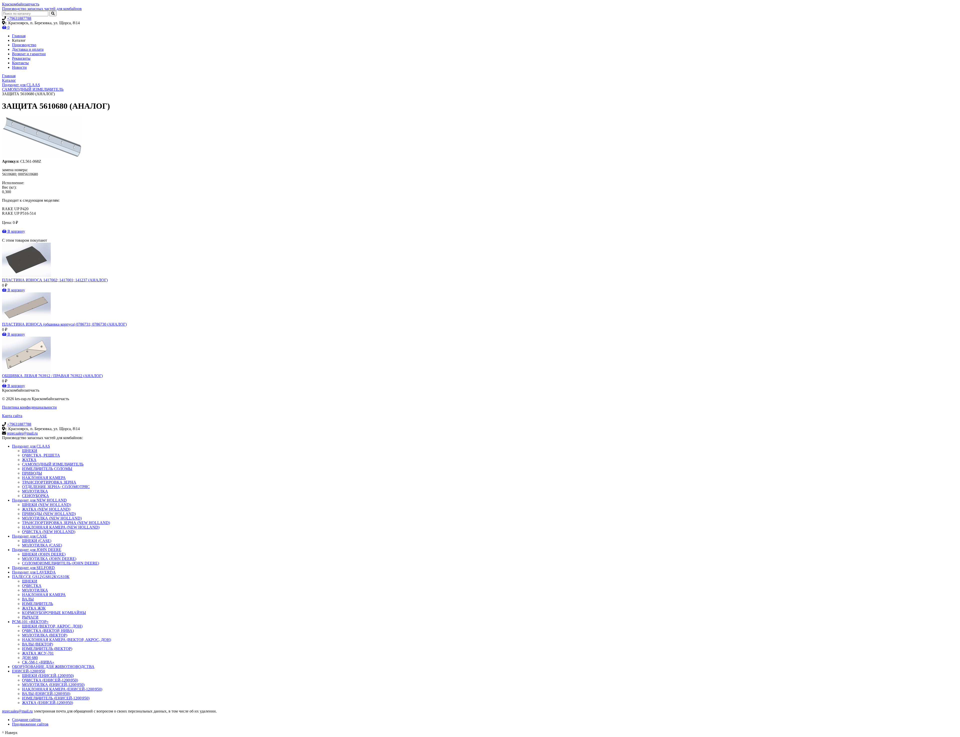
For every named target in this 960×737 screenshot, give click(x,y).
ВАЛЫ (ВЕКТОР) (37, 644)
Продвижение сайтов (30, 724)
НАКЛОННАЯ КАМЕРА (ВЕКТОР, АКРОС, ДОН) (66, 640)
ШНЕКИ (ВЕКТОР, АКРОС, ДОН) (52, 626)
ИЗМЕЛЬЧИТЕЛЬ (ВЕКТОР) (47, 649)
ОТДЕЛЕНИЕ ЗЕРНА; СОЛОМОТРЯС (56, 487)
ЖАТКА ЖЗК (34, 608)
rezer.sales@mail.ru (22, 433)
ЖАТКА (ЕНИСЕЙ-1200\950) (47, 703)
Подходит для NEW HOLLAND (39, 500)
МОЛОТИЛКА (35, 491)
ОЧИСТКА (32, 586)
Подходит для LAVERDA (34, 572)
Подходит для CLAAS (31, 446)
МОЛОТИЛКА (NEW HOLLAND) (52, 518)
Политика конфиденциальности (29, 407)
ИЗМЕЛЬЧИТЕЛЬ (37, 604)
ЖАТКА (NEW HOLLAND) (46, 509)
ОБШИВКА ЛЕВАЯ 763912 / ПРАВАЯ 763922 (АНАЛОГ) (52, 376)
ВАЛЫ (28, 599)
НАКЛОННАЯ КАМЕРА (44, 478)
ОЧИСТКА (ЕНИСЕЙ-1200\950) (50, 680)
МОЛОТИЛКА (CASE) (42, 545)
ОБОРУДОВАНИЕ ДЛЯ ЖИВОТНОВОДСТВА (53, 667)
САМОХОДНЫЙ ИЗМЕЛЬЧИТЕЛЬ (53, 464)
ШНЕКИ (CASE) (36, 541)
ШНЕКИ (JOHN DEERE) (44, 554)
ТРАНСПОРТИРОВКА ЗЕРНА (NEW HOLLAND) (66, 523)
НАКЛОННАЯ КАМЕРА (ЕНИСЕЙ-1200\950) (62, 689)
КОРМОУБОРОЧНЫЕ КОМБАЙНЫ (54, 613)
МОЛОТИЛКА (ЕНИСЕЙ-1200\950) (53, 685)
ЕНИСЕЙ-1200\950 (28, 671)
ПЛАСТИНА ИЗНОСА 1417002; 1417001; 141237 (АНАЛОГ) (55, 280)
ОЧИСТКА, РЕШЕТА (41, 455)
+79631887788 (19, 18)
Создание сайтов (26, 720)
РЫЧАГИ (30, 617)
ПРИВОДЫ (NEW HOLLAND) (49, 514)
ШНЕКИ (29, 451)
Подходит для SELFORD (33, 568)
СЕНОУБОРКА (35, 496)
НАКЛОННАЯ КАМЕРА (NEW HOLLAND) (61, 527)
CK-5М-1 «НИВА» (38, 662)
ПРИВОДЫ (32, 473)
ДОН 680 (30, 658)
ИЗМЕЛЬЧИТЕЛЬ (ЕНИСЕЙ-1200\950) (56, 698)
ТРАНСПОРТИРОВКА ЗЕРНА (49, 482)
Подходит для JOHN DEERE (36, 550)
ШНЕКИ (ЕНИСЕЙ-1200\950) (48, 676)
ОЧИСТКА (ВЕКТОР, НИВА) (48, 631)
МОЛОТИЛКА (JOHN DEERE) (49, 559)
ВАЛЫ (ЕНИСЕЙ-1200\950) (46, 694)
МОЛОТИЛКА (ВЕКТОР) (44, 635)
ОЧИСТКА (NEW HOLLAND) (48, 532)
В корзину (15, 231)
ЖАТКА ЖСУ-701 (38, 653)
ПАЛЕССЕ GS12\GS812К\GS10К (41, 577)
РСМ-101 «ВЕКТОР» (30, 622)
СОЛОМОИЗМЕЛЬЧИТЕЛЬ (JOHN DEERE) (60, 563)
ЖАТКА (29, 460)
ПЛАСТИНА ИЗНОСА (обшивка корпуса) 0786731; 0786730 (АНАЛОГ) (64, 324)
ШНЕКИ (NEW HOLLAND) (46, 505)
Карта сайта (12, 416)
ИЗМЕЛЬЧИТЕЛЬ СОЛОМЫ (47, 469)
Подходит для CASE (29, 536)
